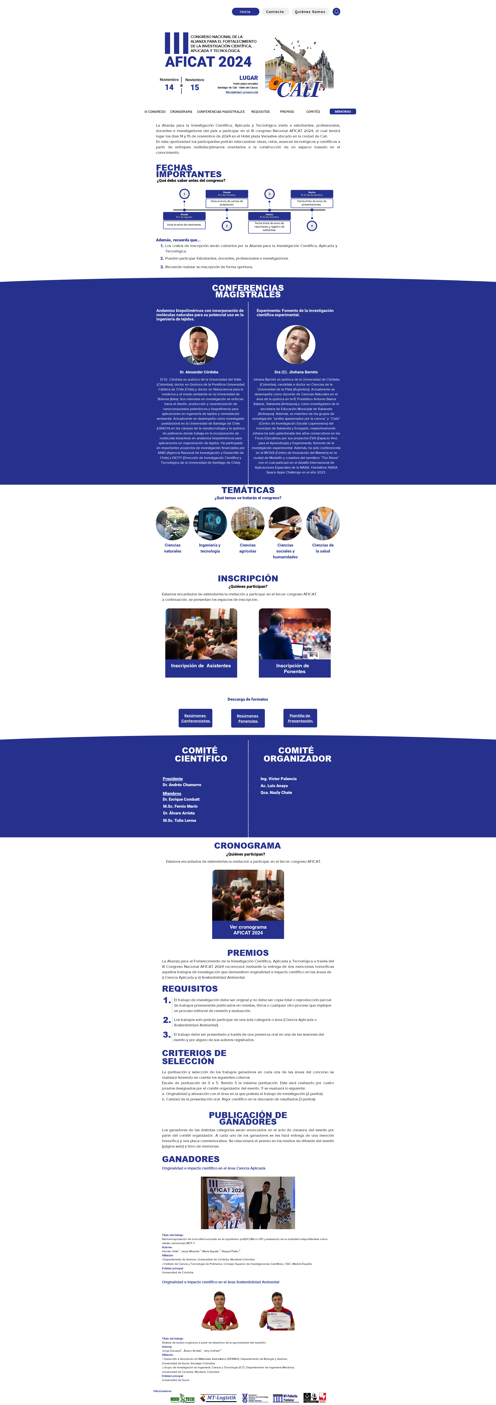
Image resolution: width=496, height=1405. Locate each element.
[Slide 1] (248, 97)
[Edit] (336, 12)
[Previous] (21, 64)
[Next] (475, 64)
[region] (201, 645)
